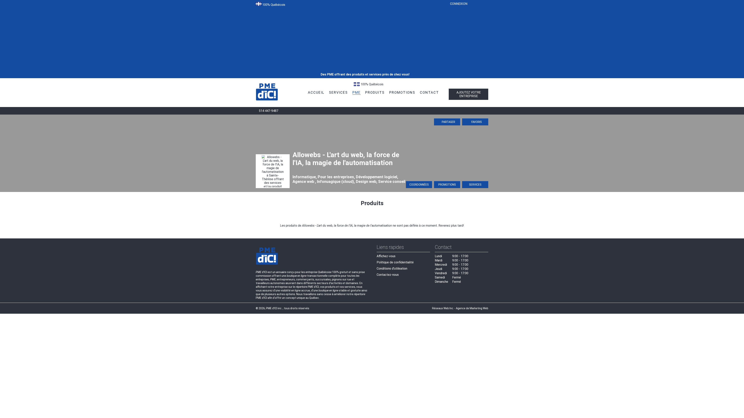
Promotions (447, 184)
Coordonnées (419, 184)
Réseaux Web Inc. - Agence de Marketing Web (460, 308)
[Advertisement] (365, 31)
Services (475, 184)
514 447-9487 (268, 111)
